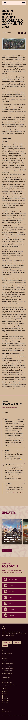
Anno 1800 (4, 656)
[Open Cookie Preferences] (25, 717)
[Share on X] (22, 32)
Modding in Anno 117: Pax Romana (9, 685)
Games (3, 650)
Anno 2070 (4, 661)
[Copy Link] (19, 33)
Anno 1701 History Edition (7, 666)
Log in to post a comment (9, 407)
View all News (6, 550)
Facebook (20, 492)
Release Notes (5, 680)
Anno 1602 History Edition (7, 670)
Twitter (15, 492)
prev (1, 531)
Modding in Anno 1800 (7, 682)
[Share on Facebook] (25, 32)
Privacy (3, 709)
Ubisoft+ (17, 642)
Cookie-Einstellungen (6, 711)
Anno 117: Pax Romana (7, 653)
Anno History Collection (7, 673)
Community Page (6, 677)
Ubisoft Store (6, 642)
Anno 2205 (4, 658)
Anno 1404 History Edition (7, 663)
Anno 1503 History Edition (7, 668)
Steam (5, 645)
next (25, 531)
